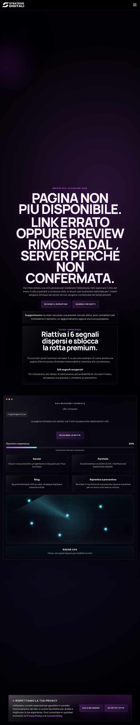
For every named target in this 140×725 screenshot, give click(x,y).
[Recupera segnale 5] (105, 529)
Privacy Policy (34, 716)
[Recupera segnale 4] (31, 523)
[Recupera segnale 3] (67, 515)
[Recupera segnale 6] (59, 535)
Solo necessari (91, 708)
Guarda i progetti (86, 304)
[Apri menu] (135, 5)
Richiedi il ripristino (56, 304)
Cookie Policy (54, 716)
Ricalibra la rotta (70, 435)
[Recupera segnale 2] (100, 506)
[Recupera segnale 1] (29, 500)
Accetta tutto (116, 708)
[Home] (13, 4)
